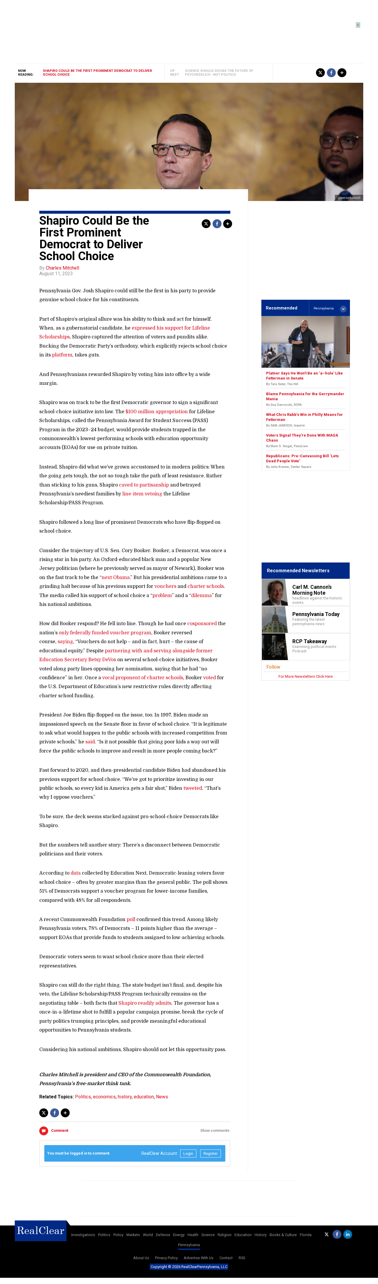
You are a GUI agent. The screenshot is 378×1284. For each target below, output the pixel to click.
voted (209, 677)
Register (210, 1153)
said (90, 742)
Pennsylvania (189, 1245)
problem (162, 595)
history (125, 1097)
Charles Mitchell (62, 268)
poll (131, 919)
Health (193, 1235)
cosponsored (202, 623)
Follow (273, 667)
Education (243, 1235)
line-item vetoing (142, 494)
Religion (225, 1235)
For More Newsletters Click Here (305, 676)
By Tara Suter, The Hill (282, 384)
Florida (306, 1235)
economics (104, 1097)
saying (65, 641)
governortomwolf (349, 198)
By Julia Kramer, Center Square (288, 467)
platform (62, 355)
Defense (163, 1235)
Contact (226, 1258)
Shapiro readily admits (144, 1003)
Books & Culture (283, 1235)
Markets (133, 1235)
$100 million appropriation (157, 411)
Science (208, 1235)
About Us (141, 1258)
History (261, 1235)
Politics (83, 1097)
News (162, 1097)
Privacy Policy (166, 1258)
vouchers (165, 586)
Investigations (83, 1235)
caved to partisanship (144, 485)
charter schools (206, 586)
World (148, 1235)
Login (188, 1153)
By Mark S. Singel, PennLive (287, 446)
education (144, 1097)
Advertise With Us (199, 1258)
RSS (242, 1258)
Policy (118, 1235)
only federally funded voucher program (105, 632)
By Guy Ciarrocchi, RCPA (284, 405)
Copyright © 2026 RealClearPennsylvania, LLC (189, 1266)
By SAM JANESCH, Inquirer (285, 425)
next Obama (116, 577)
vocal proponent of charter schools (142, 677)
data (76, 873)
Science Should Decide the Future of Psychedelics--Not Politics (219, 73)
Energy (179, 1235)
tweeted (192, 788)
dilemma (201, 595)
